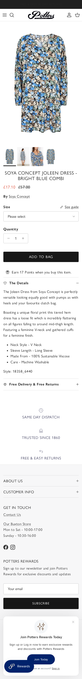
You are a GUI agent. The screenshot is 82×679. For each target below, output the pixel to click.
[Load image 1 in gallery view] (41, 83)
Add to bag (41, 257)
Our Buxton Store (17, 524)
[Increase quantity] (24, 238)
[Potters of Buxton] (41, 15)
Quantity (10, 229)
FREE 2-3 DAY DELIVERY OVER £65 (41, 5)
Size (6, 207)
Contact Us (12, 514)
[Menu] (4, 15)
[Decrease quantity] (7, 238)
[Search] (14, 15)
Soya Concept (19, 196)
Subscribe (41, 603)
